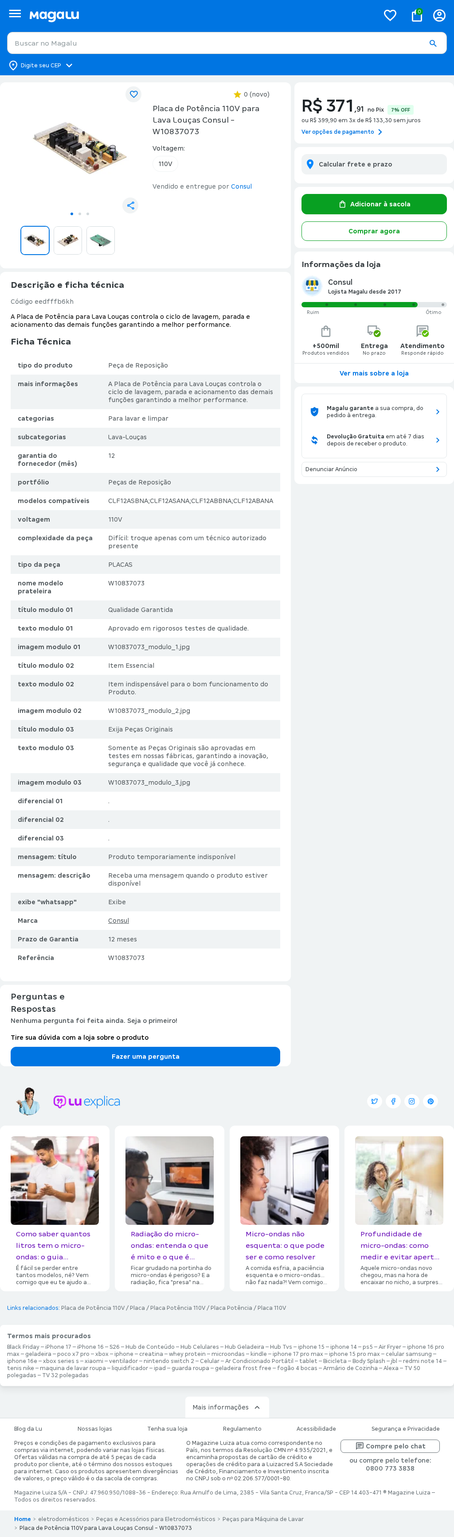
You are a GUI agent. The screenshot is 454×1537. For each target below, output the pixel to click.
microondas (228, 1354)
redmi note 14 (422, 1361)
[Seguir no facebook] (393, 1101)
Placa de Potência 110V (93, 1308)
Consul (118, 920)
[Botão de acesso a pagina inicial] (201, 15)
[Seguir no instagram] (411, 1101)
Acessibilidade (316, 1429)
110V (165, 163)
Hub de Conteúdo (150, 1347)
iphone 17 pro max (298, 1354)
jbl (394, 1361)
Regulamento (242, 1429)
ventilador (123, 1361)
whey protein (187, 1354)
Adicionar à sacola (380, 204)
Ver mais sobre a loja (374, 373)
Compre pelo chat (396, 1446)
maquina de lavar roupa (73, 1368)
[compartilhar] (130, 205)
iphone (123, 1354)
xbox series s (61, 1361)
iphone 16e (22, 1361)
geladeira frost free (243, 1368)
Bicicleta (335, 1361)
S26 (115, 1347)
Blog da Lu (28, 1429)
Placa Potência (231, 1308)
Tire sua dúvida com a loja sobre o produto (80, 1037)
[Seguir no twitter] (374, 1101)
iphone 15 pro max (354, 1354)
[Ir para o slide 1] (71, 214)
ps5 (368, 1347)
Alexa (391, 1368)
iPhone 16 (90, 1347)
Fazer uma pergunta (146, 1056)
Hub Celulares (199, 1347)
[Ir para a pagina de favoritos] (390, 15)
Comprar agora (374, 231)
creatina (151, 1354)
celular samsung (409, 1354)
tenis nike (20, 1368)
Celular (209, 1361)
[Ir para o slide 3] (87, 214)
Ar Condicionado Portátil (259, 1361)
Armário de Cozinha (350, 1368)
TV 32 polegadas (65, 1375)
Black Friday (23, 1347)
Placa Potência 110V (177, 1308)
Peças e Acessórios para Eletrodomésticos (155, 1519)
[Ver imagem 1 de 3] (79, 147)
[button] (432, 43)
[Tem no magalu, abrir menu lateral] (15, 13)
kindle (258, 1354)
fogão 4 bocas (297, 1368)
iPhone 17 (58, 1347)
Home (22, 1519)
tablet (308, 1361)
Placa (137, 1308)
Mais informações (220, 1407)
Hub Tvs (281, 1347)
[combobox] (227, 43)
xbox (102, 1354)
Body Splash (368, 1361)
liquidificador (130, 1368)
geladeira (38, 1354)
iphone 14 (343, 1347)
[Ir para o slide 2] (79, 214)
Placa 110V (272, 1308)
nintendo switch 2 (169, 1361)
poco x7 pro (73, 1354)
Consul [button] (241, 186)
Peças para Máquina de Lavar (263, 1519)
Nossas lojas (95, 1429)
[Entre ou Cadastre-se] (439, 15)
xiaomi (94, 1361)
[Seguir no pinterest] (430, 1101)
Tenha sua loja (167, 1429)
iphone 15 (311, 1347)
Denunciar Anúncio (331, 469)
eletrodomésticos (63, 1519)
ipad (160, 1368)
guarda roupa (190, 1368)
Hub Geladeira (244, 1347)
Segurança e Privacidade (406, 1429)
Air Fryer (390, 1347)
